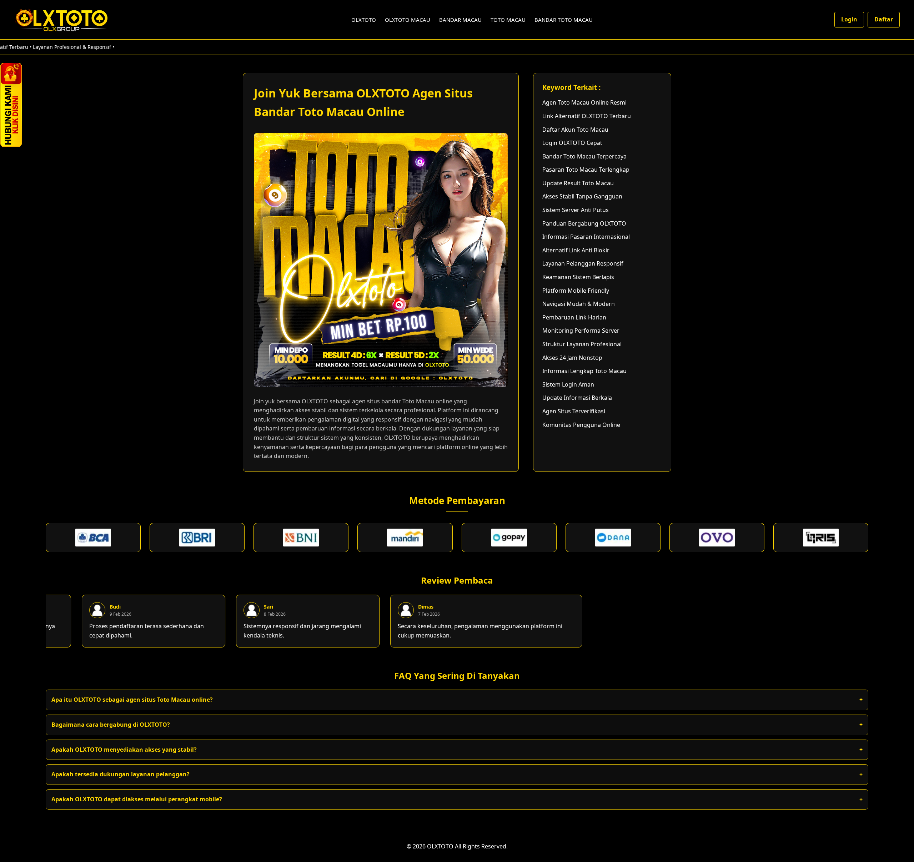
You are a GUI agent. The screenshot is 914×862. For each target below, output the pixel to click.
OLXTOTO (363, 19)
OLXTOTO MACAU (407, 19)
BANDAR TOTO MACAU (563, 19)
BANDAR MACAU (460, 19)
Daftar (883, 19)
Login (849, 19)
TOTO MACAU (508, 19)
